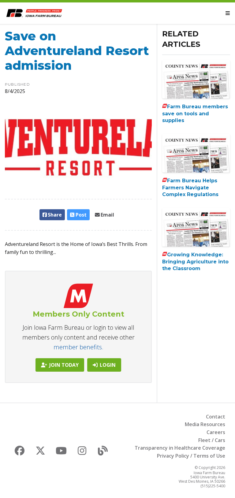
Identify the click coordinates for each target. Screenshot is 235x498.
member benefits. (78, 347)
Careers (216, 432)
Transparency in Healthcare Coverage (180, 447)
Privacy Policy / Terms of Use (191, 455)
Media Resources (205, 424)
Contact (215, 416)
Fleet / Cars (211, 440)
